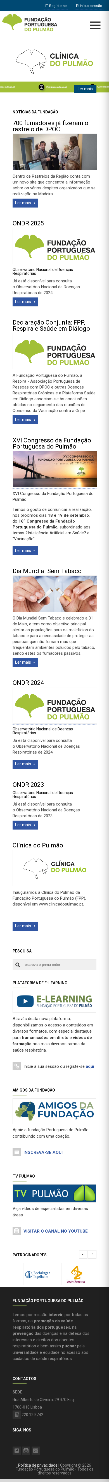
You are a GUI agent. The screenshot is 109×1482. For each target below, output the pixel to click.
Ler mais (85, 89)
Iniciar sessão (90, 6)
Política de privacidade (38, 1465)
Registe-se (57, 6)
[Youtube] (26, 1451)
